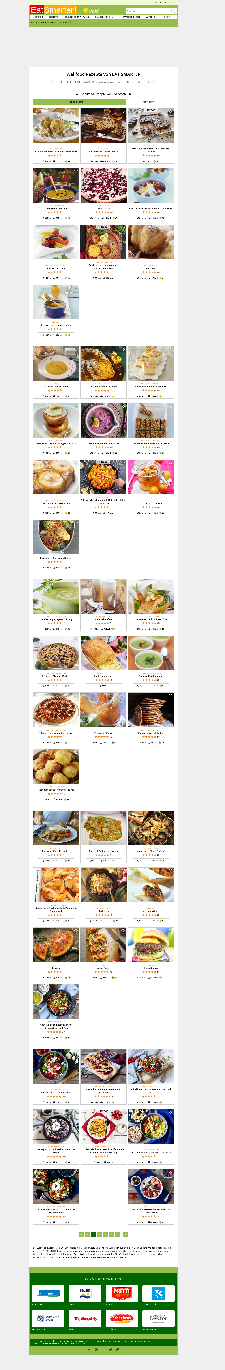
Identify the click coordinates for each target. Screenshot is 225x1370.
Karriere (48, 1341)
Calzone (56, 967)
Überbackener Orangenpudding (56, 325)
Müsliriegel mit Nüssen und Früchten (150, 443)
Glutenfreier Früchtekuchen (103, 151)
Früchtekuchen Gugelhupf (103, 386)
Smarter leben (131, 17)
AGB (75, 1341)
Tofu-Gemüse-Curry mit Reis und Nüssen (150, 1152)
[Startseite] (53, 9)
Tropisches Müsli (103, 732)
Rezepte (53, 17)
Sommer (38, 17)
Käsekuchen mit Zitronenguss (150, 386)
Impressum (84, 1341)
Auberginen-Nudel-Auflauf (151, 851)
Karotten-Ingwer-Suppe (56, 386)
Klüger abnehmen (105, 17)
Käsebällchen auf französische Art (56, 789)
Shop (167, 17)
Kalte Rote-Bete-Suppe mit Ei (104, 443)
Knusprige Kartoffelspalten (56, 851)
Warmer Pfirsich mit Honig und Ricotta (56, 443)
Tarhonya (104, 911)
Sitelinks (58, 1341)
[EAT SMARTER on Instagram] (103, 1349)
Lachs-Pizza (103, 967)
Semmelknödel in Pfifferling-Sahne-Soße (56, 151)
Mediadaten (67, 1343)
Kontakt (68, 1341)
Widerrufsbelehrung (140, 1341)
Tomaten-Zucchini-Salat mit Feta (56, 1092)
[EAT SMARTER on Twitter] (110, 1349)
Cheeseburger (151, 967)
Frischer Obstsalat (56, 268)
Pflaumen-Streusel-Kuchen (56, 676)
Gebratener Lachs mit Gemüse (151, 619)
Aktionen (151, 17)
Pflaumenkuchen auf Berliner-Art (56, 732)
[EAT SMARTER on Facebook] (89, 1349)
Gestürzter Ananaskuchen (56, 503)
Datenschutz (97, 1341)
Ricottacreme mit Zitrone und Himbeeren (150, 208)
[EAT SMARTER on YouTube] (117, 1349)
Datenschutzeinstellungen (117, 1341)
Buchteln (151, 268)
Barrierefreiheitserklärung (47, 1343)
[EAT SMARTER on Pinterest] (96, 1349)
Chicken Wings (150, 911)
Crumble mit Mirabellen (150, 503)
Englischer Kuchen (103, 676)
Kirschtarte (104, 208)
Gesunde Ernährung (77, 17)
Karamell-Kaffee (103, 619)
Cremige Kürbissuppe (56, 208)
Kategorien (80, 1343)
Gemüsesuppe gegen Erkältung (56, 619)
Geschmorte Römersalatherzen (56, 557)
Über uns (39, 1341)
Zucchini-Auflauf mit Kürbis (103, 851)
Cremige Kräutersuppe (151, 676)
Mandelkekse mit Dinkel (150, 732)
